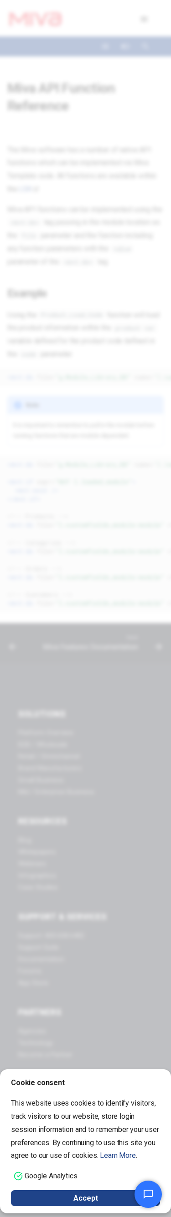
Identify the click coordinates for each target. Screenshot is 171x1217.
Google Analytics (51, 1176)
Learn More (117, 1155)
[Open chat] (148, 1194)
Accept (85, 1198)
